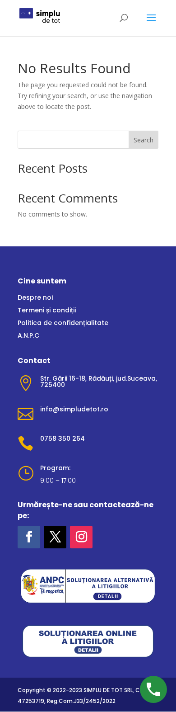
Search (143, 140)
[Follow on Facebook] (29, 537)
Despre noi (35, 297)
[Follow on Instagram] (81, 537)
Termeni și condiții (47, 310)
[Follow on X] (55, 537)
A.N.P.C (28, 335)
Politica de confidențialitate (63, 322)
